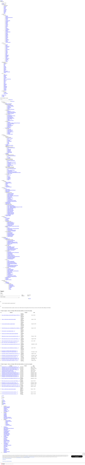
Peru (4, 12)
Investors (5, 217)
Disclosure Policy (9, 225)
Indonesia (5, 80)
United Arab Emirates (7, 71)
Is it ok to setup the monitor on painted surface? (8, 323)
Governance (9, 268)
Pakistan (5, 69)
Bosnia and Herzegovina (9, 17)
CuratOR (9, 145)
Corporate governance (10, 193)
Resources (5, 452)
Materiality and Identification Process (12, 242)
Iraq (4, 65)
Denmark (7, 21)
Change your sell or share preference (6, 458)
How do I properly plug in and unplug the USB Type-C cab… (10, 378)
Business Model (6, 429)
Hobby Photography (10, 117)
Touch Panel (9, 164)
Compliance (9, 273)
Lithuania (7, 28)
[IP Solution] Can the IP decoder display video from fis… (10, 355)
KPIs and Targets (9, 243)
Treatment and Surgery (10, 113)
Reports (8, 227)
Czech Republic (8, 20)
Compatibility (7, 424)
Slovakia (7, 36)
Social (8, 260)
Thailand (5, 89)
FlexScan (8, 176)
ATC (10, 288)
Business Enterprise (10, 105)
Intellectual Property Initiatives (11, 249)
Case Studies (9, 129)
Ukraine (7, 41)
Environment (9, 251)
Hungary (7, 26)
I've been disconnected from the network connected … (9, 356)
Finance (8, 108)
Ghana (7, 51)
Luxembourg (7, 29)
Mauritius (7, 55)
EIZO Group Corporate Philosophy (9, 428)
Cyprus (7, 19)
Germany (7, 24)
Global (3, 3)
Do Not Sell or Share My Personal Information (77, 456)
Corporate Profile (6, 431)
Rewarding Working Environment (12, 263)
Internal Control (9, 196)
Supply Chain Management (11, 266)
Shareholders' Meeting (10, 234)
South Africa (7, 58)
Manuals (7, 183)
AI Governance (9, 199)
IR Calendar (7, 220)
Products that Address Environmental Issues (13, 256)
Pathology (7, 153)
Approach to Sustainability (11, 240)
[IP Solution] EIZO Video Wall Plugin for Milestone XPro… (10, 373)
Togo (6, 60)
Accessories (5, 418)
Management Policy (6, 440)
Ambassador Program (10, 120)
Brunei (5, 76)
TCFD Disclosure (9, 253)
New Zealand (6, 93)
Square (8, 143)
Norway (7, 32)
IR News (7, 219)
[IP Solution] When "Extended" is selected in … (8, 371)
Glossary (7, 185)
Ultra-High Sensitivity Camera (11, 163)
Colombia (5, 9)
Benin (6, 45)
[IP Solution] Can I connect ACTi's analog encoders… (9, 351)
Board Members (6, 432)
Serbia (6, 35)
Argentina (5, 6)
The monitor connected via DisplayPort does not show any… (10, 353)
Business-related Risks (10, 223)
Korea (5, 82)
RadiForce (5, 414)
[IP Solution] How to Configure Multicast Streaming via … (10, 366)
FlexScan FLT (9, 139)
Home (3, 395)
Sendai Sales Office (10, 209)
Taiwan (5, 88)
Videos (10, 289)
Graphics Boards (9, 173)
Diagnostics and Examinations (11, 112)
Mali (6, 54)
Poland (7, 33)
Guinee (7, 52)
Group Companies (6, 434)
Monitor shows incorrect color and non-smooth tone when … (10, 336)
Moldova (7, 30)
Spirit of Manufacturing (10, 247)
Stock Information (9, 232)
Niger (6, 57)
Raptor (8, 179)
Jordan (5, 66)
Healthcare (8, 132)
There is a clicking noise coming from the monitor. (9, 319)
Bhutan (5, 75)
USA (4, 13)
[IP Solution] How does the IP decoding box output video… (10, 383)
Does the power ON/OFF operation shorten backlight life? (10, 333)
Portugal (7, 34)
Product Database (8, 420)
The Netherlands (8, 31)
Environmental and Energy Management (13, 252)
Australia (5, 92)
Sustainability (6, 443)
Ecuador (5, 10)
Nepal (5, 85)
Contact (3, 96)
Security (10, 287)
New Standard (9, 141)
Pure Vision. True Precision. (11, 115)
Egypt (6, 50)
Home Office (9, 107)
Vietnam (5, 90)
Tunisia (7, 61)
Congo (7, 48)
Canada (5, 7)
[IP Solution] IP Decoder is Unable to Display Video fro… (10, 369)
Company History (8, 215)
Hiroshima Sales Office (10, 212)
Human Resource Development (11, 262)
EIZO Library (11, 284)
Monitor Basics (11, 285)
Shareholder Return (10, 235)
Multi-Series (9, 149)
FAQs (6, 184)
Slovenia (7, 37)
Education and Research (10, 109)
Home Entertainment (10, 131)
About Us (5, 188)
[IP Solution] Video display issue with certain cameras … (10, 368)
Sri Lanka (5, 87)
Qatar (4, 70)
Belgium (7, 16)
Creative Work (6, 409)
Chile (4, 8)
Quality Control (9, 152)
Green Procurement (10, 258)
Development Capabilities (11, 246)
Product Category (2, 296)
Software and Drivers (9, 421)
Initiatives (7, 278)
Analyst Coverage (9, 236)
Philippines (5, 86)
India (4, 79)
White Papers (7, 282)
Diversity (8, 264)
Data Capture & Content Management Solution (14, 172)
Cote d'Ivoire (7, 49)
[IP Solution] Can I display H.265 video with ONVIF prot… (10, 372)
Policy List (8, 244)
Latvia (6, 27)
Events (3, 95)
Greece (7, 25)
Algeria (7, 44)
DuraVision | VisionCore (7, 417)
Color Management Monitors (11, 155)
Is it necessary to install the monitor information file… (9, 350)
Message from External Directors (12, 201)
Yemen (5, 72)
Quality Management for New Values (12, 248)
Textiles (8, 119)
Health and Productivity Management (12, 265)
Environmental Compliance (11, 257)
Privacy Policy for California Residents (7, 461)
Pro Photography (9, 116)
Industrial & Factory (10, 125)
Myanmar (5, 84)
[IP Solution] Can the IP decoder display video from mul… (10, 358)
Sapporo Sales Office (10, 208)
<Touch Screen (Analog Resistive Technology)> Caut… (9, 360)
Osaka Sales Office (10, 211)
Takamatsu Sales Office (10, 213)
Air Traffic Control (8, 127)
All (7, 148)
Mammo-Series (9, 151)
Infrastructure (9, 124)
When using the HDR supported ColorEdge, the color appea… (10, 386)
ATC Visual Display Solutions (11, 168)
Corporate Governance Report (11, 200)
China (5, 78)
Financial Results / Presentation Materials (13, 228)
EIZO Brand (7, 191)
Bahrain (5, 63)
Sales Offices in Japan (10, 205)
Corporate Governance (10, 224)
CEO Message (8, 189)
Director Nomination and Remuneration (13, 195)
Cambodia (5, 77)
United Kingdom (8, 42)
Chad (6, 47)
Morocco (7, 56)
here (26, 455)
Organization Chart (8, 203)
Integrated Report (9, 229)
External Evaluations (8, 279)
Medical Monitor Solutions (11, 147)
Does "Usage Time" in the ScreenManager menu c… (9, 342)
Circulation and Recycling (11, 255)
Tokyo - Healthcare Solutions (11, 207)
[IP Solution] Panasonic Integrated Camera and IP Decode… (10, 374)
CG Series (8, 157)
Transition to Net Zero (10, 254)
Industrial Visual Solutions (11, 160)
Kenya (7, 53)
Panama (5, 11)
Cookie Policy (4, 459)
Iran (4, 64)
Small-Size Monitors (10, 165)
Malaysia (5, 83)
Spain (6, 38)
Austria (7, 15)
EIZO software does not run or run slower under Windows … (10, 338)
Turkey (7, 40)
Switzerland (7, 39)
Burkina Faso (7, 46)
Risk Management (10, 197)
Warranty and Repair (8, 425)
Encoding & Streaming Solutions (12, 171)
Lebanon (5, 67)
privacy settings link (18, 457)
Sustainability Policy (10, 241)
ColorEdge (8, 177)
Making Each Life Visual (10, 111)
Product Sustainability (9, 103)
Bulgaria (7, 18)
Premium (8, 140)
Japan (4, 81)
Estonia (7, 22)
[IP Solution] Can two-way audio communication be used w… (10, 367)
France (7, 23)
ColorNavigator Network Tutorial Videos (7, 370)
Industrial (8, 133)
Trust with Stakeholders (10, 261)
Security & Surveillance (10, 123)
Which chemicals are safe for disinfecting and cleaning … (10, 347)
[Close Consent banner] (84, 454)
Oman (5, 68)
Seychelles (7, 59)
